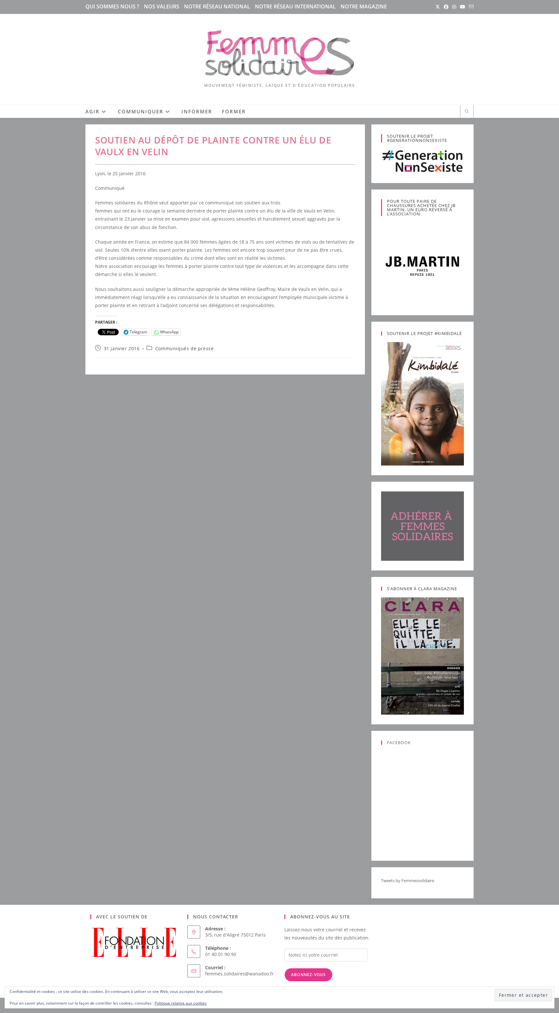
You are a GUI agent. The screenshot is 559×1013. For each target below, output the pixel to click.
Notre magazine (364, 6)
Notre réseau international (295, 6)
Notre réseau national (217, 6)
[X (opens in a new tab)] (437, 7)
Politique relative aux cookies (181, 1003)
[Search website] (466, 111)
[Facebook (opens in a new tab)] (446, 7)
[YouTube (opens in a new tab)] (462, 7)
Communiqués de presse (184, 348)
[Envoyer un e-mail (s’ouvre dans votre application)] (470, 7)
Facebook (399, 742)
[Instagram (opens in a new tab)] (454, 7)
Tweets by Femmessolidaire (407, 880)
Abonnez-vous (308, 974)
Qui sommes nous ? (112, 6)
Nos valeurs (161, 6)
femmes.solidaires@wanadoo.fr (239, 974)
